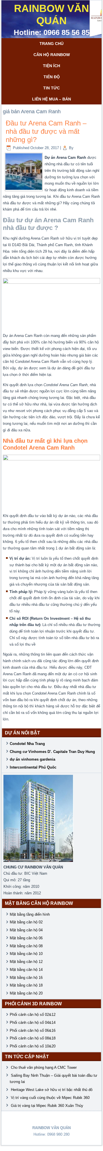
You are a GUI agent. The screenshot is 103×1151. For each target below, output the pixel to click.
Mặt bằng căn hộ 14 (26, 969)
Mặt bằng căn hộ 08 (26, 946)
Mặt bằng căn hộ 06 (26, 938)
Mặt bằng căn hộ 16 (26, 977)
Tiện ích (51, 65)
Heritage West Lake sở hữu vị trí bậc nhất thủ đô (51, 1090)
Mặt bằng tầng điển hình (30, 914)
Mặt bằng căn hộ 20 (26, 993)
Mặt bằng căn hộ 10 (26, 954)
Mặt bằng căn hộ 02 (26, 922)
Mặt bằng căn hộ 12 (26, 961)
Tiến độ (51, 77)
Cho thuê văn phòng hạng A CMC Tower (44, 1067)
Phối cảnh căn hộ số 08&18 (33, 1038)
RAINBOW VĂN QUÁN (51, 14)
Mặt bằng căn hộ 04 (26, 930)
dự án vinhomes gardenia (32, 759)
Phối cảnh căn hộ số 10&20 (33, 1046)
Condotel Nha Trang (27, 744)
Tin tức (51, 88)
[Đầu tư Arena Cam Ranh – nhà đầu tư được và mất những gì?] (23, 188)
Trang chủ (51, 43)
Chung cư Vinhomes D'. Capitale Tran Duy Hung (52, 752)
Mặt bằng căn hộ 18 (26, 985)
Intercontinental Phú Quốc (33, 767)
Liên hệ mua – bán (51, 99)
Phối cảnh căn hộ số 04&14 (33, 1022)
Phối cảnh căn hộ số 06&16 (33, 1030)
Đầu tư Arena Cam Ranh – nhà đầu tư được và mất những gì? (46, 131)
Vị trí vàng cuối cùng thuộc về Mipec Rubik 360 (50, 1098)
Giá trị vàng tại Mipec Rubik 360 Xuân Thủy (47, 1105)
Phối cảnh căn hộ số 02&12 (33, 1014)
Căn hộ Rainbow (51, 54)
